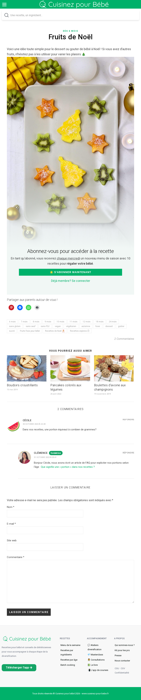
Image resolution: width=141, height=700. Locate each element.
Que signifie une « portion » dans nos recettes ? (68, 466)
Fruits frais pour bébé (30, 331)
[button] (19, 667)
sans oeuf (30, 326)
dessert (109, 326)
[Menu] (4, 4)
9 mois (48, 321)
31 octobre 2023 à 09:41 (45, 457)
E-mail (11, 523)
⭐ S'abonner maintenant (70, 272)
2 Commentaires (124, 338)
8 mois (36, 321)
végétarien (71, 326)
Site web (12, 540)
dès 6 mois (70, 31)
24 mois (113, 321)
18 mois (100, 321)
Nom (10, 507)
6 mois (12, 321)
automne (86, 326)
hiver (97, 326)
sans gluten (14, 326)
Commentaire (15, 557)
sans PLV (45, 326)
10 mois (60, 321)
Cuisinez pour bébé (75, 7)
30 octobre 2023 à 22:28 (34, 424)
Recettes (65, 638)
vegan (58, 326)
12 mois (86, 321)
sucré (12, 331)
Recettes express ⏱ (79, 331)
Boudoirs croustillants (22, 385)
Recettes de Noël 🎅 (55, 331)
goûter (121, 326)
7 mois (24, 321)
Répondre (128, 419)
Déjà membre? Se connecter (70, 281)
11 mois (73, 321)
